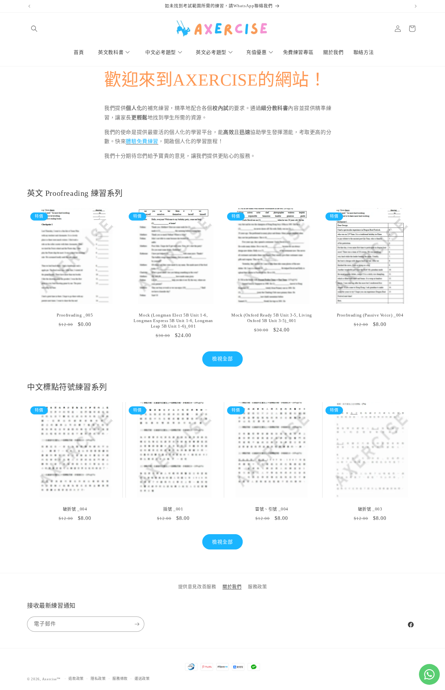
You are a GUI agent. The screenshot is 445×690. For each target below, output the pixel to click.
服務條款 (120, 679)
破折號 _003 (370, 509)
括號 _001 (173, 509)
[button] (34, 28)
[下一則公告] (416, 6)
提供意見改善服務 (197, 586)
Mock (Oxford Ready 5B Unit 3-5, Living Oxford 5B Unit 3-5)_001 (271, 318)
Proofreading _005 (75, 315)
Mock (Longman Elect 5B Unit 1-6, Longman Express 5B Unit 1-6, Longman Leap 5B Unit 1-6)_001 (173, 321)
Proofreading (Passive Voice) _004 (370, 315)
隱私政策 (98, 679)
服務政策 (257, 586)
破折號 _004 (75, 509)
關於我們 (232, 586)
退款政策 (76, 679)
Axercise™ (51, 679)
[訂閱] (137, 624)
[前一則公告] (29, 6)
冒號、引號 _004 (271, 509)
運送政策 (142, 679)
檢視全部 (222, 358)
